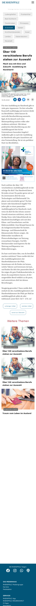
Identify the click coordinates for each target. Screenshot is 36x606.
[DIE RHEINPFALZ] (10, 3)
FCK (32, 7)
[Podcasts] (28, 570)
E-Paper (6, 603)
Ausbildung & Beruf (10, 47)
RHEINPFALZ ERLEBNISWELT (13, 601)
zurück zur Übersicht (18, 312)
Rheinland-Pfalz (23, 7)
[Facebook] (8, 570)
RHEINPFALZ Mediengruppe (13, 584)
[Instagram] (15, 570)
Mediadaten (7, 589)
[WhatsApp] (21, 570)
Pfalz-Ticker (12, 7)
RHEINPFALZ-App (9, 598)
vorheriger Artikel (10, 306)
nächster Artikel (27, 306)
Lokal (4, 7)
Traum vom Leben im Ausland (16, 413)
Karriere (6, 587)
